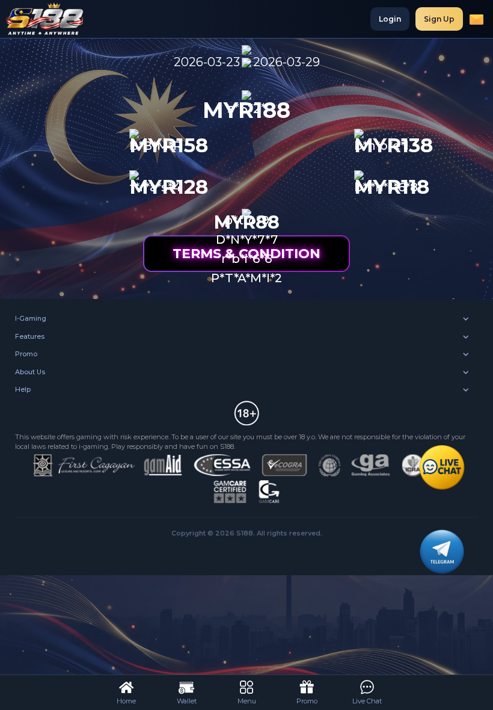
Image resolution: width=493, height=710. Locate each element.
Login (390, 18)
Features (29, 336)
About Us (30, 372)
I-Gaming (30, 318)
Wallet (187, 701)
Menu (246, 701)
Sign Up (439, 18)
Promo (26, 354)
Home (126, 701)
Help (23, 389)
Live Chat (367, 701)
